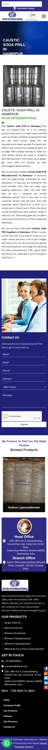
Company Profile (12, 705)
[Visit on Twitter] (46, 678)
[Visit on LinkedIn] (46, 683)
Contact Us (9, 727)
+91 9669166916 (13, 661)
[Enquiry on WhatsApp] (7, 743)
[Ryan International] (12, 16)
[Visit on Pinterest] (46, 687)
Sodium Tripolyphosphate (18, 638)
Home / (6, 60)
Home (7, 700)
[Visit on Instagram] (46, 673)
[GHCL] (31, 16)
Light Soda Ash (13, 623)
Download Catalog (25, 8)
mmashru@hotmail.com (16, 666)
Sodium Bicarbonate (16, 633)
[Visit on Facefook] (46, 669)
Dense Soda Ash (14, 628)
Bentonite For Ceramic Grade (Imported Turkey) (24, 650)
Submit (24, 424)
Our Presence (10, 721)
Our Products (10, 711)
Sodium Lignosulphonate (18, 644)
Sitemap (8, 716)
